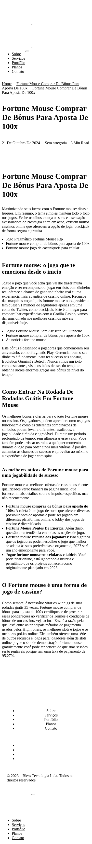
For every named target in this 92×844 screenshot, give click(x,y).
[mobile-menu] (27, 51)
